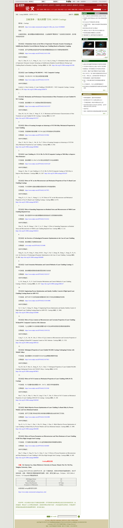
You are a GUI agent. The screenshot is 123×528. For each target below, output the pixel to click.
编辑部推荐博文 (87, 94)
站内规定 (99, 5)
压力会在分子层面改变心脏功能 (91, 22)
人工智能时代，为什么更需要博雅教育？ (93, 84)
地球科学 (69, 5)
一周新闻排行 (85, 61)
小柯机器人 (81, 9)
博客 (45, 9)
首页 (38, 9)
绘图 (69, 9)
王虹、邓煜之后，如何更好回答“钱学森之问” (94, 75)
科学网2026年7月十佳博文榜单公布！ (93, 100)
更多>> (105, 90)
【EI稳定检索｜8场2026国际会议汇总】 (94, 102)
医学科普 (87, 9)
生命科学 (39, 5)
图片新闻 (85, 39)
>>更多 (106, 57)
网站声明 (53, 520)
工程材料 (57, 5)
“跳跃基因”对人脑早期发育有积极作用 (93, 35)
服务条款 (58, 520)
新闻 (41, 9)
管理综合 (81, 5)
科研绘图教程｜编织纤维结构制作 (92, 78)
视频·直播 (74, 9)
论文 (66, 9)
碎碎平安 (86, 108)
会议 (56, 9)
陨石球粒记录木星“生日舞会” (90, 28)
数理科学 (75, 5)
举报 (69, 520)
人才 (52, 9)
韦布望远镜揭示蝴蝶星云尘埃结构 (92, 32)
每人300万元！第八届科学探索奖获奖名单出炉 (95, 73)
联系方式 (64, 520)
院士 (48, 9)
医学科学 (45, 5)
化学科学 (51, 5)
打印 (48, 516)
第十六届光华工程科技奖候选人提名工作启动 (94, 16)
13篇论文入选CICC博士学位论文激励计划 (93, 30)
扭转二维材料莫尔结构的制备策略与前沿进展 (95, 111)
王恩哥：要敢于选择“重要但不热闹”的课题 (94, 71)
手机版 (105, 5)
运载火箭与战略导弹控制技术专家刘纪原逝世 (94, 64)
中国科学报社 (74, 520)
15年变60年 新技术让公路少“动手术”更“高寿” (94, 66)
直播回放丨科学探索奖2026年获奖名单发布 (94, 68)
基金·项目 (61, 9)
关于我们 (47, 520)
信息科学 (63, 5)
